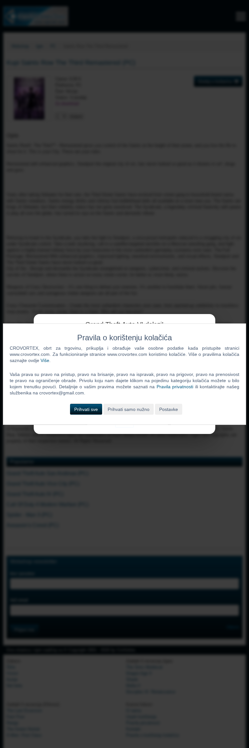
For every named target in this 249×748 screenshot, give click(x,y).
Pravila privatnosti (175, 386)
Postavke (168, 409)
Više (45, 360)
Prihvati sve (86, 409)
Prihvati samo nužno (128, 409)
